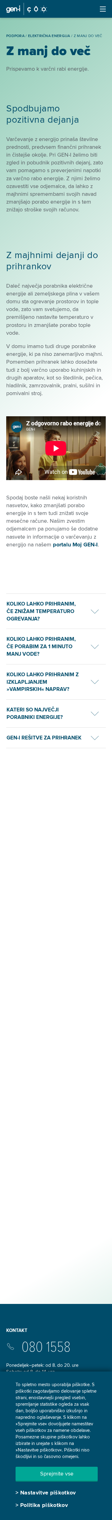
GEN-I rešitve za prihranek (44, 737)
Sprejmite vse (56, 1473)
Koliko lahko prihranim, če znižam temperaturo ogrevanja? (41, 611)
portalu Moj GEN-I (75, 544)
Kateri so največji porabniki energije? (35, 713)
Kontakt (16, 1330)
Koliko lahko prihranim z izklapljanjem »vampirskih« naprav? (43, 682)
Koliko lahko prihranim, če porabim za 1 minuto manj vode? (41, 646)
